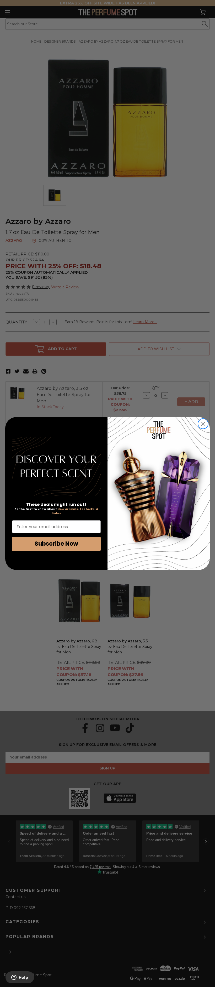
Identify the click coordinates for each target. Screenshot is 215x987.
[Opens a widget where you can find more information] (19, 977)
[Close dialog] (203, 423)
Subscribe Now (56, 544)
